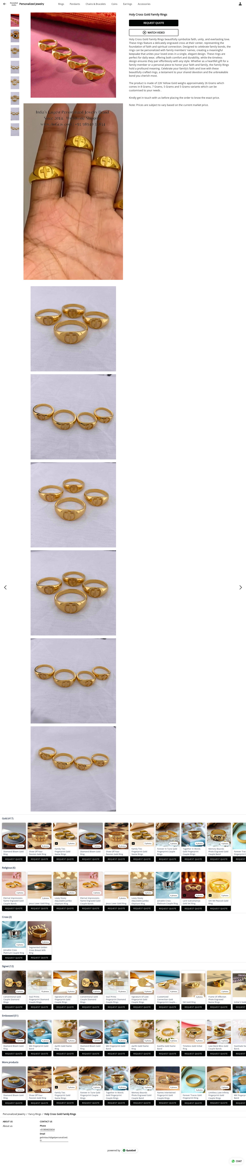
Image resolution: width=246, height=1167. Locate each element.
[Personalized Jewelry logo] (14, 4)
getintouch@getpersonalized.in (54, 1139)
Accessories (144, 4)
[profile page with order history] (240, 4)
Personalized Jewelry (31, 4)
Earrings (127, 4)
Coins (114, 4)
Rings (61, 4)
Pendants (75, 4)
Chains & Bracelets (96, 4)
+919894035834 (47, 1129)
